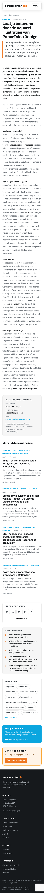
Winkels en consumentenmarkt (15, 454)
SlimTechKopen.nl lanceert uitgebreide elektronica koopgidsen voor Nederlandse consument (23, 659)
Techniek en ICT (28, 527)
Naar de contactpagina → (12, 811)
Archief (5, 834)
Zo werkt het (7, 826)
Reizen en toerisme (10, 489)
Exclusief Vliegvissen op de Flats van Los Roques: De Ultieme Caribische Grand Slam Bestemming (23, 668)
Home (4, 15)
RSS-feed (5, 837)
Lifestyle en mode (20, 451)
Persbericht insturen (16, 760)
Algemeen (6, 19)
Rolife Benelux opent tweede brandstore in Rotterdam (20, 636)
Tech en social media (10, 527)
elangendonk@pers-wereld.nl (18, 419)
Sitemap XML (7, 853)
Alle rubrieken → (11, 717)
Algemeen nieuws (25, 697)
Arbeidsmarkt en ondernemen (17, 702)
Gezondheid (10, 697)
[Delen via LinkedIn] (7, 611)
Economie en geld (29, 712)
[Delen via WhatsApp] (24, 611)
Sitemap (5, 849)
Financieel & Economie (27, 692)
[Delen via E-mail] (30, 611)
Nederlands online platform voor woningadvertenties (21, 651)
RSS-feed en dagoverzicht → (16, 739)
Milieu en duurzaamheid (15, 707)
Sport (23, 489)
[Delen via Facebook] (18, 611)
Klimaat (31, 707)
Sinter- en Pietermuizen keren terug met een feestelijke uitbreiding (19, 463)
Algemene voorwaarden (11, 865)
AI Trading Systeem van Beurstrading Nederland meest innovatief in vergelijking (23, 644)
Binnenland (10, 692)
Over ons (5, 872)
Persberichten (14, 15)
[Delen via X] (13, 611)
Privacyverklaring (9, 869)
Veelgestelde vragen (10, 830)
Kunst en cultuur (12, 712)
